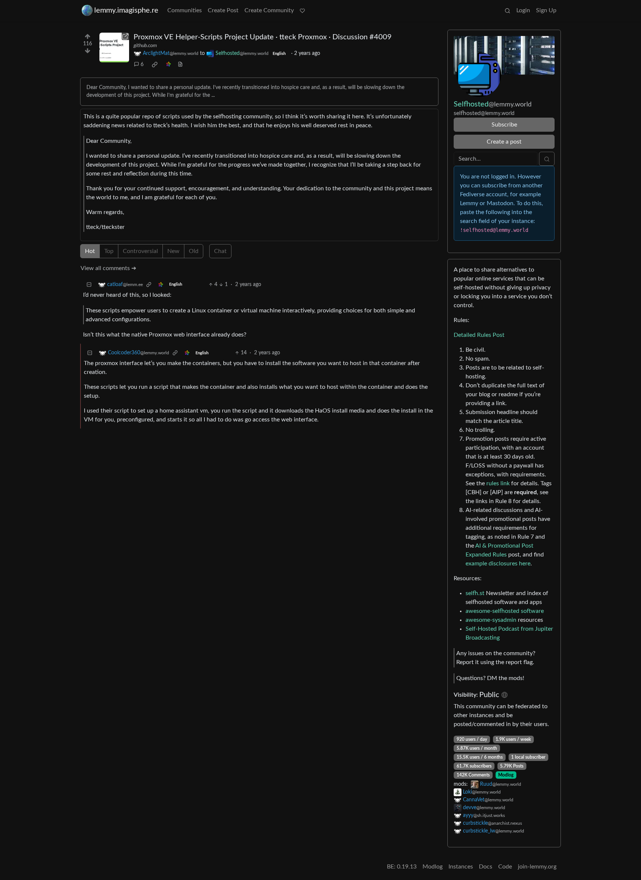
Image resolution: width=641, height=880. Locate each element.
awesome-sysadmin (491, 620)
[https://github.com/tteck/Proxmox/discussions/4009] (114, 47)
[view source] (180, 64)
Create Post (223, 10)
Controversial (140, 251)
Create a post (504, 142)
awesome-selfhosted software (505, 611)
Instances (460, 867)
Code (505, 867)
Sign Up (546, 10)
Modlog (505, 775)
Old (193, 251)
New (173, 251)
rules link (498, 483)
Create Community (269, 10)
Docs (485, 867)
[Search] (507, 10)
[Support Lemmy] (302, 10)
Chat (220, 251)
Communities (184, 10)
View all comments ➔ (108, 268)
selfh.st (475, 593)
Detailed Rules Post (479, 335)
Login (523, 10)
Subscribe (504, 125)
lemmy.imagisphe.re (126, 10)
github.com (145, 45)
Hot (90, 251)
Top (109, 251)
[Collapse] (89, 284)
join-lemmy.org (537, 867)
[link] (154, 65)
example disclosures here (498, 564)
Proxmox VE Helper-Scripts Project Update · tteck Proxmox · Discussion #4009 (263, 37)
